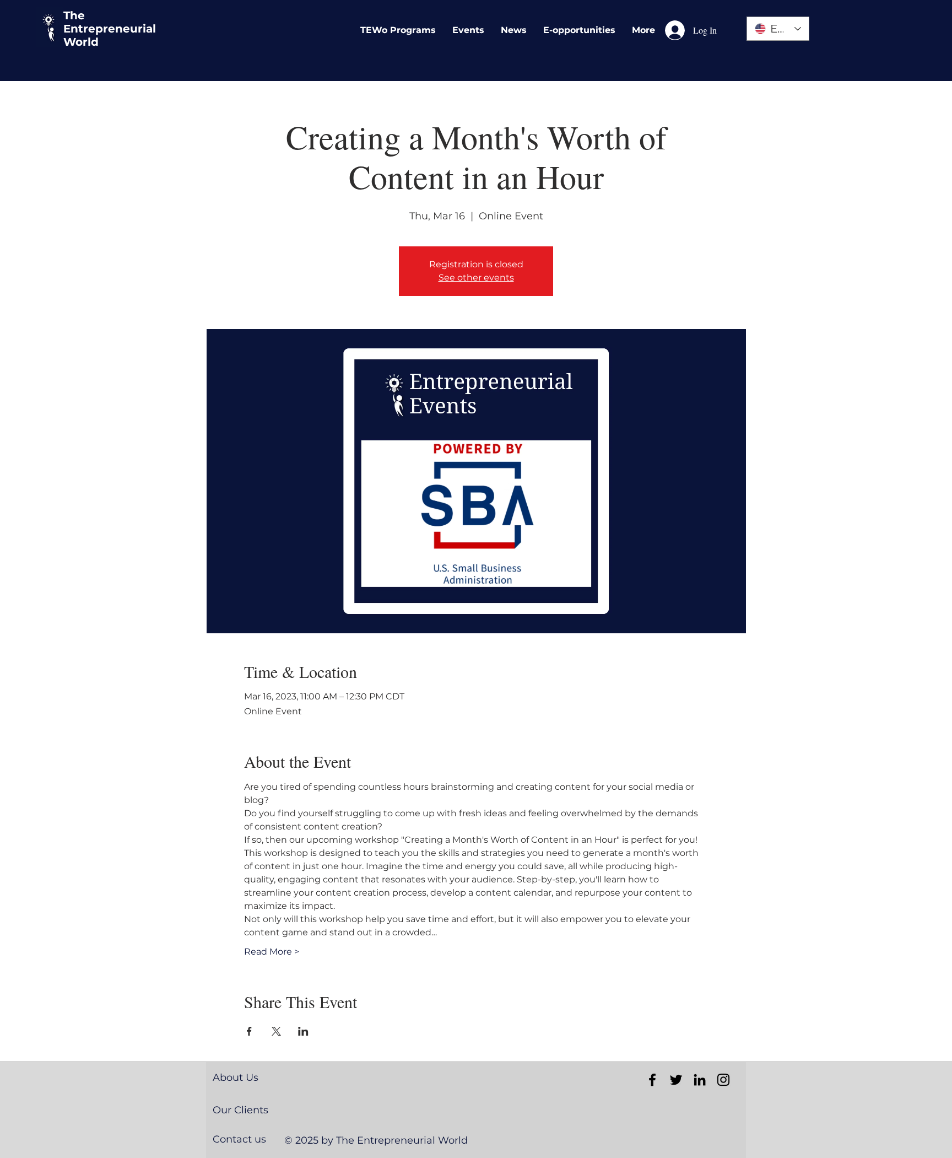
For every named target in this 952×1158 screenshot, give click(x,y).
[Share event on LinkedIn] (303, 1031)
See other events (476, 277)
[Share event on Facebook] (249, 1031)
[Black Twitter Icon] (676, 1079)
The (74, 15)
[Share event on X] (276, 1031)
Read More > (271, 951)
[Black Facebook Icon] (652, 1079)
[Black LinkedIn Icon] (699, 1079)
